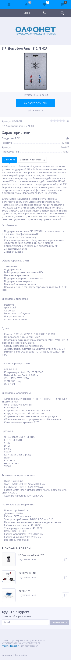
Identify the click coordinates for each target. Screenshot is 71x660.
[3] (57, 121)
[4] (60, 121)
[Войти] (9, 4)
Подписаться (59, 622)
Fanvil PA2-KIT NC (27, 573)
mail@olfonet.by (10, 645)
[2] (54, 121)
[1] (51, 121)
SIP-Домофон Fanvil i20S (31, 555)
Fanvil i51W (24, 591)
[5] (63, 121)
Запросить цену (37, 103)
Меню (26, 13)
